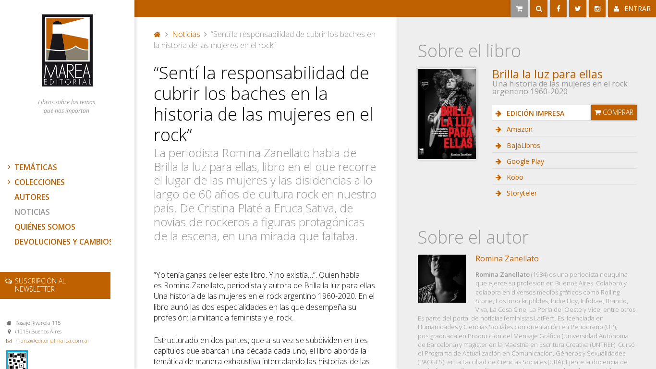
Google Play (524, 161)
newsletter (40, 285)
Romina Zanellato (507, 258)
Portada (157, 33)
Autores (31, 197)
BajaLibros (522, 145)
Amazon (519, 129)
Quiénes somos (44, 227)
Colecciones (39, 182)
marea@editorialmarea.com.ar (52, 340)
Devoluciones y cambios (63, 242)
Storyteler (521, 192)
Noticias (32, 212)
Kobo (514, 177)
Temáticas (35, 167)
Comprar (617, 112)
